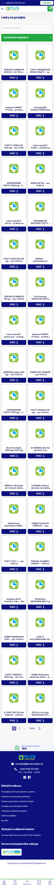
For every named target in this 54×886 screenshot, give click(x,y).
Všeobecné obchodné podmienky (15, 797)
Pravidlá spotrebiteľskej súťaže (14, 806)
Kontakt (4, 820)
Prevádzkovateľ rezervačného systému (18, 792)
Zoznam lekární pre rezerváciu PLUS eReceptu (21, 835)
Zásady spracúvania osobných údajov (17, 801)
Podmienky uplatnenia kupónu (14, 811)
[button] (15, 882)
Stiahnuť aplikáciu (8, 816)
